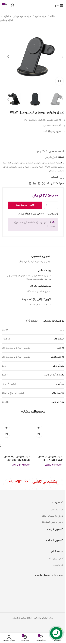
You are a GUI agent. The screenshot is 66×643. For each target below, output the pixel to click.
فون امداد (58, 565)
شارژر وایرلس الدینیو (19, 167)
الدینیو (54, 177)
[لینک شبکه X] (43, 183)
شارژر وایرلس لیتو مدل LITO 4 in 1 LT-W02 (50, 458)
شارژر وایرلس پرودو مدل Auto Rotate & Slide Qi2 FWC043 (17, 460)
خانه (52, 16)
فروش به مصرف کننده (52, 516)
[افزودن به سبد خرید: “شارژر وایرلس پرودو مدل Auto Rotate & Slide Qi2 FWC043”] (7, 428)
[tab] (53, 321)
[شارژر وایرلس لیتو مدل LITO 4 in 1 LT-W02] (49, 438)
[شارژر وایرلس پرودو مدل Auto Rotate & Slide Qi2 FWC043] (17, 438)
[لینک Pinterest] (39, 183)
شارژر (6, 16)
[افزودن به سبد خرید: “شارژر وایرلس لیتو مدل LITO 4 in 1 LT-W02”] (39, 428)
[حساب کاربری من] (12, 5)
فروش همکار (57, 510)
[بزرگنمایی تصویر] (59, 81)
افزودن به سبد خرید (25, 205)
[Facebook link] (48, 183)
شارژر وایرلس (6, 20)
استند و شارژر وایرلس (44, 163)
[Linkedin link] (34, 183)
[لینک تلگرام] (30, 183)
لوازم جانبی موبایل (22, 16)
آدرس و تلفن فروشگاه (52, 522)
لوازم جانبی (40, 16)
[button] (62, 56)
